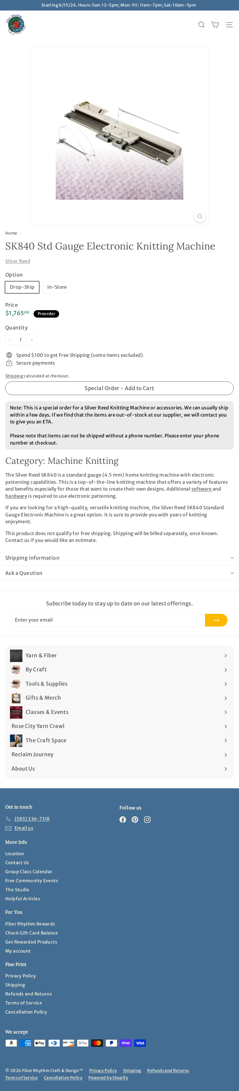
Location (14, 853)
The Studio (17, 890)
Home (11, 233)
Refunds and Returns (28, 994)
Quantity (16, 327)
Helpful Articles (22, 899)
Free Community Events (31, 881)
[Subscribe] (216, 620)
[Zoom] (200, 216)
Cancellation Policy (26, 1012)
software (202, 489)
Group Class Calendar (29, 871)
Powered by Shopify (108, 1077)
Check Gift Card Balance (31, 933)
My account (18, 951)
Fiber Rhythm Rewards (30, 924)
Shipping (14, 375)
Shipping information (32, 558)
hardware (16, 496)
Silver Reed (17, 261)
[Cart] (215, 25)
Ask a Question (24, 573)
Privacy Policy (20, 976)
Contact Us (17, 862)
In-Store (57, 287)
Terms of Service (23, 1003)
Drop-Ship (22, 287)
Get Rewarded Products (31, 942)
